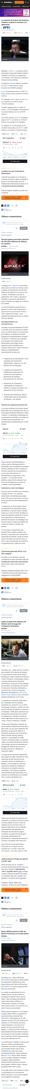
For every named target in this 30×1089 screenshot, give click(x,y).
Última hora (25, 6)
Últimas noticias (6, 6)
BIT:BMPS (5, 986)
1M (9, 147)
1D (3, 147)
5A (18, 147)
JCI (4, 91)
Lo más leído (16, 6)
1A (15, 147)
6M (12, 147)
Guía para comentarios (6, 232)
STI (18, 107)
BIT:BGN (5, 1018)
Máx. (21, 147)
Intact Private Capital (8, 695)
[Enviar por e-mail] (17, 205)
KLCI (18, 117)
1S (6, 147)
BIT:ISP (7, 1055)
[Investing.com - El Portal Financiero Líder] (9, 2)
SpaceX (15, 285)
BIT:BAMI (5, 980)
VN (13, 125)
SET (13, 99)
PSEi (11, 83)
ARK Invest (23, 692)
